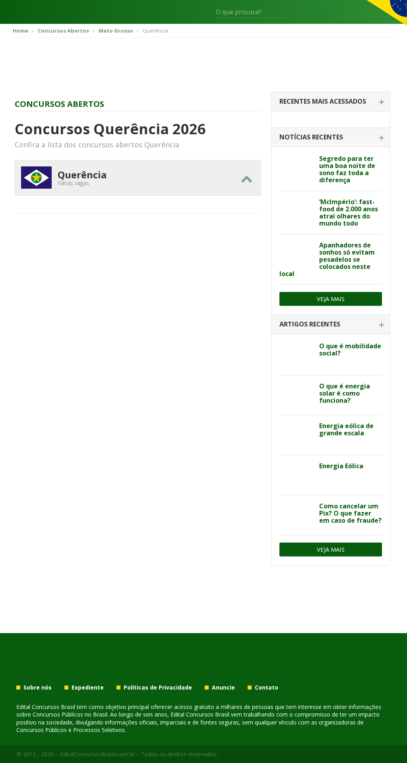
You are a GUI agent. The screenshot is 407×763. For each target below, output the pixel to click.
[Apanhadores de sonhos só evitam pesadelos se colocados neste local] (296, 254)
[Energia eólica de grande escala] (296, 435)
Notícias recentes (311, 137)
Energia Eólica (341, 466)
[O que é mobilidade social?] (296, 355)
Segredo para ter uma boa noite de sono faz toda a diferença (347, 169)
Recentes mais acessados (322, 101)
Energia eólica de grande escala (346, 429)
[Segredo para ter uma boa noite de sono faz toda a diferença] (296, 167)
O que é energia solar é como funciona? (344, 393)
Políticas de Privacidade (158, 687)
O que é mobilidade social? (350, 349)
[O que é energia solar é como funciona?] (296, 395)
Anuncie (223, 687)
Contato (266, 687)
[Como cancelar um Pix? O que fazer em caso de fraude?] (296, 515)
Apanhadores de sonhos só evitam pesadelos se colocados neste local (327, 259)
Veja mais (331, 299)
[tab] (330, 102)
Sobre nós (37, 687)
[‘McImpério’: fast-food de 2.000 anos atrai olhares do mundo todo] (296, 211)
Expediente (88, 687)
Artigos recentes (309, 324)
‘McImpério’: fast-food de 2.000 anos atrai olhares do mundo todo (348, 212)
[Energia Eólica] (296, 475)
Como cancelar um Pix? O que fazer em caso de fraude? (350, 513)
